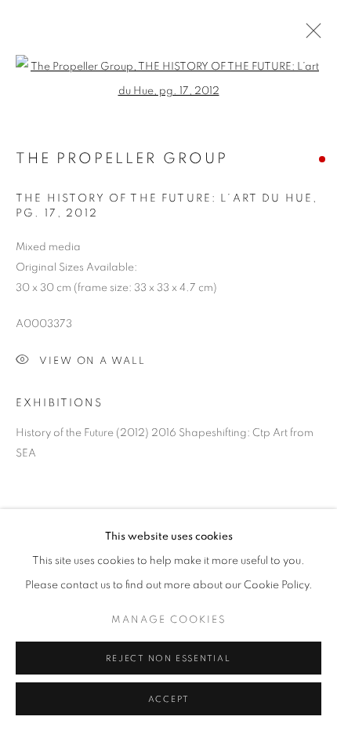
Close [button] (309, 35)
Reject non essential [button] (168, 658)
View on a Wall (92, 361)
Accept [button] (169, 699)
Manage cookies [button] (168, 620)
